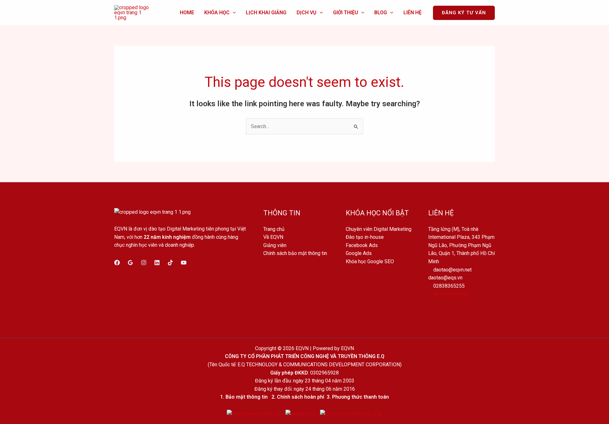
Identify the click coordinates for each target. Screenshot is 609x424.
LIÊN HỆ (412, 13)
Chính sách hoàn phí (300, 397)
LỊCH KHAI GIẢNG (266, 13)
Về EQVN (273, 237)
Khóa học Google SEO (370, 261)
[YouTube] (184, 262)
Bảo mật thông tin (247, 397)
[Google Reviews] (130, 262)
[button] (233, 13)
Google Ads (359, 253)
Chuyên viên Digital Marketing (378, 229)
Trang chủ (274, 229)
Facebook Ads (362, 245)
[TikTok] (170, 262)
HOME (187, 13)
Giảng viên (274, 245)
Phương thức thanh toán (360, 397)
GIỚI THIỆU (345, 13)
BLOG (380, 13)
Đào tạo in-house (365, 237)
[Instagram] (144, 262)
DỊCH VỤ (307, 13)
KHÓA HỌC (217, 13)
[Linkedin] (157, 262)
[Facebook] (117, 262)
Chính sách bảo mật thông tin (295, 253)
